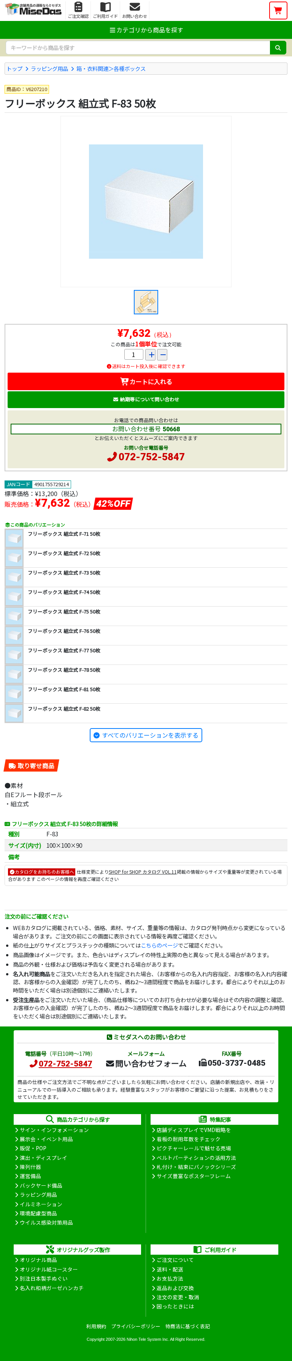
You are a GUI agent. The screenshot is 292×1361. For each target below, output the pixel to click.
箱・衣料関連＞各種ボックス (111, 68)
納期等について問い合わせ (149, 399)
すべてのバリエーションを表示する (150, 735)
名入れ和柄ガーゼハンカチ (52, 1288)
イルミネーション (41, 1204)
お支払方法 (170, 1278)
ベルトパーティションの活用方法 (196, 1157)
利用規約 (96, 1326)
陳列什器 (30, 1166)
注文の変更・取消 (178, 1297)
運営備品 (30, 1176)
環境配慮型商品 (38, 1213)
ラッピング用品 (49, 68)
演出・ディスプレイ (43, 1157)
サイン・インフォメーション (54, 1130)
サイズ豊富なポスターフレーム (194, 1176)
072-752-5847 (152, 457)
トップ (14, 68)
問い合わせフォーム (151, 1063)
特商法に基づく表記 (187, 1326)
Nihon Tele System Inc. (148, 1339)
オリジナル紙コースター (49, 1269)
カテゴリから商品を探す (149, 29)
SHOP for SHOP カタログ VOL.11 (143, 871)
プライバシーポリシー (135, 1326)
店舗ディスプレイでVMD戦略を (194, 1130)
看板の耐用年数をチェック (189, 1139)
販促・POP (33, 1148)
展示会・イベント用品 (46, 1139)
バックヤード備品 (41, 1185)
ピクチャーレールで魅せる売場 (194, 1148)
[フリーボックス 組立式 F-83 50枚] (146, 201)
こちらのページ (159, 945)
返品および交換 (175, 1288)
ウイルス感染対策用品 (46, 1222)
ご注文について (175, 1259)
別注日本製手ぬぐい (44, 1278)
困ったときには (175, 1306)
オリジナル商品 (38, 1259)
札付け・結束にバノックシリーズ (196, 1166)
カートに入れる (151, 381)
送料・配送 (170, 1269)
